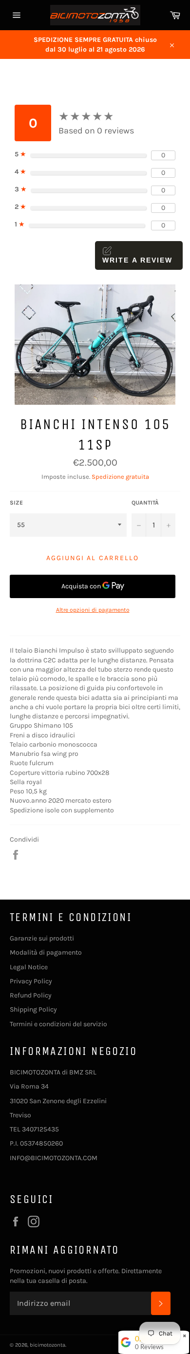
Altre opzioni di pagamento (93, 609)
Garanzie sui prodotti (42, 938)
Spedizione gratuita (120, 476)
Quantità (145, 502)
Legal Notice (29, 967)
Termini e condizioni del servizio (58, 1024)
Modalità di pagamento (46, 952)
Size (16, 502)
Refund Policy (31, 995)
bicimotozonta (47, 1345)
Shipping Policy (33, 1009)
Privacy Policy (31, 981)
